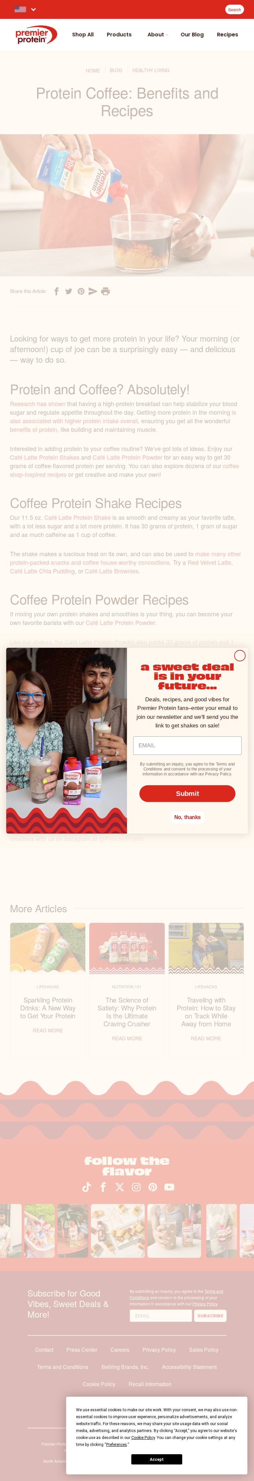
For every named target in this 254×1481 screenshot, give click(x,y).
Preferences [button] (116, 1444)
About (156, 34)
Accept (157, 1459)
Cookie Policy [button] (143, 1437)
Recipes (227, 34)
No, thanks (187, 817)
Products (119, 34)
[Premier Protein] (36, 34)
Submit (187, 793)
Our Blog (192, 34)
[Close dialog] (239, 655)
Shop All (83, 34)
